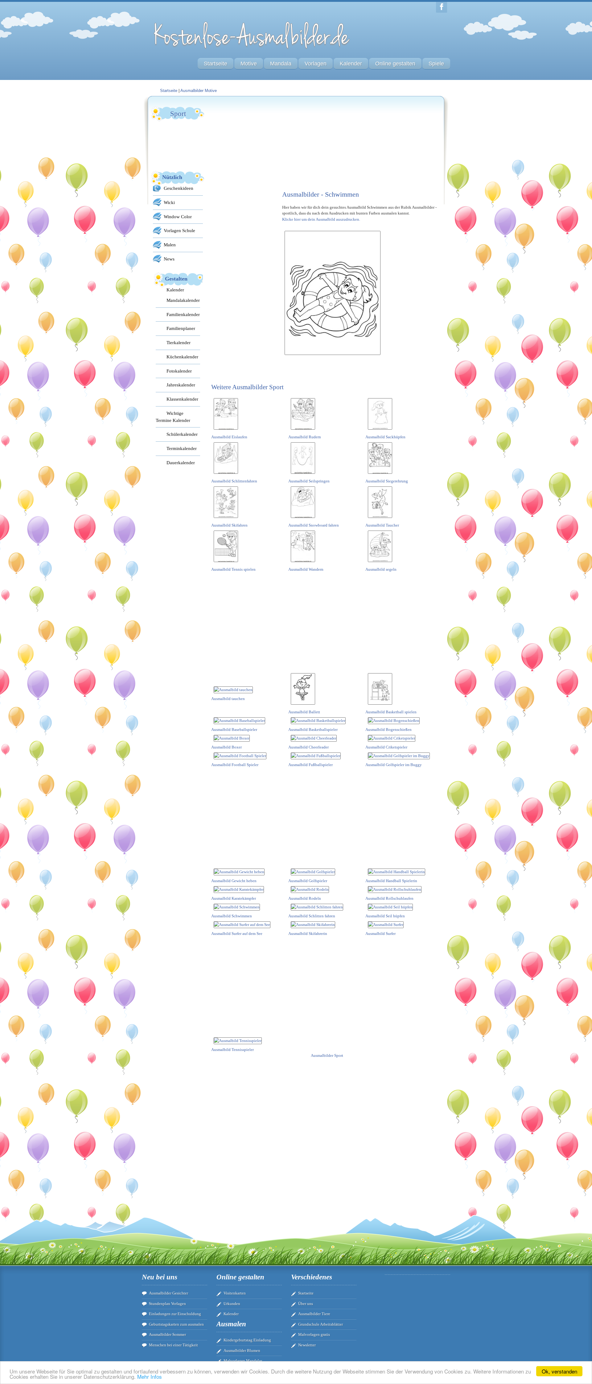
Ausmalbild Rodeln (304, 898)
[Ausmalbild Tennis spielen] (225, 563)
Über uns (305, 1303)
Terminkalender (181, 448)
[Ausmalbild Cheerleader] (313, 738)
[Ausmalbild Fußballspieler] (315, 755)
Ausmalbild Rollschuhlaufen (389, 898)
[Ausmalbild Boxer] (231, 738)
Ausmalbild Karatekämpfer (233, 898)
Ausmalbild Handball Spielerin (391, 880)
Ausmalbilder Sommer (167, 1334)
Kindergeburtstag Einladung (247, 1340)
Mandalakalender (183, 300)
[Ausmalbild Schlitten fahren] (317, 907)
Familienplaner (180, 328)
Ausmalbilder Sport (327, 1055)
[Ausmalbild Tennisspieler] (237, 1040)
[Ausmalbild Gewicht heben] (239, 871)
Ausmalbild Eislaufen (229, 437)
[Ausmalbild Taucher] (380, 519)
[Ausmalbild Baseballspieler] (239, 720)
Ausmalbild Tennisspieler (232, 1049)
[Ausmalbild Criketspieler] (391, 738)
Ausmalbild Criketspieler (386, 747)
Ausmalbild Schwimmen (231, 916)
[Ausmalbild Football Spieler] (240, 755)
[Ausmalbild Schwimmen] (236, 907)
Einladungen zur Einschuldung (175, 1313)
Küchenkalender (182, 356)
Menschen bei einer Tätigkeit (173, 1345)
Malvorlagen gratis (314, 1334)
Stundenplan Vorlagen (167, 1303)
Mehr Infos (149, 1376)
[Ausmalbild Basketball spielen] (380, 705)
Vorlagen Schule (179, 230)
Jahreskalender (180, 384)
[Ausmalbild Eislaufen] (225, 430)
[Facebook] (441, 7)
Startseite (215, 63)
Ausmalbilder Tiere (314, 1313)
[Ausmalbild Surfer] (385, 924)
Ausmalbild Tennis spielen (233, 569)
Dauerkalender (180, 462)
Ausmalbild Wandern (305, 569)
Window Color (178, 216)
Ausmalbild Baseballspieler (234, 729)
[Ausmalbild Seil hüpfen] (390, 907)
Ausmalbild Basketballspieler (313, 729)
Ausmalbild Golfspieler (307, 880)
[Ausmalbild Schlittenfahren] (225, 475)
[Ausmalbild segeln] (380, 563)
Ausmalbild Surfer (380, 933)
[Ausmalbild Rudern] (303, 430)
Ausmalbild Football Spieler (234, 764)
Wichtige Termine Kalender (173, 417)
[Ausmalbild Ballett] (303, 705)
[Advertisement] (257, 143)
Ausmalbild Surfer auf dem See (236, 933)
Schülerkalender (182, 434)
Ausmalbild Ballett (304, 712)
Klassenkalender (182, 399)
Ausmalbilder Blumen (242, 1350)
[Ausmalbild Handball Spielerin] (396, 871)
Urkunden (232, 1303)
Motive (248, 63)
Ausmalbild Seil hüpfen (385, 916)
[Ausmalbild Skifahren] (225, 519)
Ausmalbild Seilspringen (309, 481)
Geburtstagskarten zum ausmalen (176, 1324)
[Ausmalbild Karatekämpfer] (238, 889)
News (169, 258)
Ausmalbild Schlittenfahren (234, 481)
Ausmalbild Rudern (304, 437)
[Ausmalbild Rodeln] (309, 889)
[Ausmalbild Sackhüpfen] (380, 430)
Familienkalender (183, 314)
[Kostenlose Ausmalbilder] (252, 50)
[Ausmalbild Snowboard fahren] (303, 519)
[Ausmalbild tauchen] (233, 689)
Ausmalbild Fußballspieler (310, 764)
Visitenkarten (235, 1293)
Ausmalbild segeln (381, 569)
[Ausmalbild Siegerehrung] (380, 475)
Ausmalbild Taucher (382, 525)
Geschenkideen (178, 188)
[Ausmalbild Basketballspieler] (318, 720)
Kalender (351, 63)
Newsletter (307, 1345)
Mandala (280, 63)
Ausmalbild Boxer (226, 747)
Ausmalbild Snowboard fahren (313, 525)
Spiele (436, 63)
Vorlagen (316, 63)
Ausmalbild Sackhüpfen (385, 437)
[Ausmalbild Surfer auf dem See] (242, 924)
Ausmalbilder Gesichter (168, 1293)
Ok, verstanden (559, 1371)
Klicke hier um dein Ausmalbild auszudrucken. (321, 219)
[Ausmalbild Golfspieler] (313, 871)
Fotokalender (179, 370)
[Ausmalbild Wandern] (303, 563)
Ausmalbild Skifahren (229, 525)
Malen (170, 244)
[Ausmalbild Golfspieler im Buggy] (398, 755)
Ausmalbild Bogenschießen (388, 729)
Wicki (169, 202)
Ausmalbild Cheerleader (308, 747)
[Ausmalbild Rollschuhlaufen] (394, 889)
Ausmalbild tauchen (228, 698)
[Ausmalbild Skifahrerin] (313, 924)
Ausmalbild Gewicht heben (234, 880)
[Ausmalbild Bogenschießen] (393, 720)
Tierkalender (178, 342)
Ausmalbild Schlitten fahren (311, 916)
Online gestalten (395, 63)
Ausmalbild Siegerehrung (386, 481)
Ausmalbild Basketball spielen (391, 712)
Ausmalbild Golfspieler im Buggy (393, 764)
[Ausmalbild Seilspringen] (303, 475)
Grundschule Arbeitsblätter (320, 1324)
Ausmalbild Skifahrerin (307, 933)
